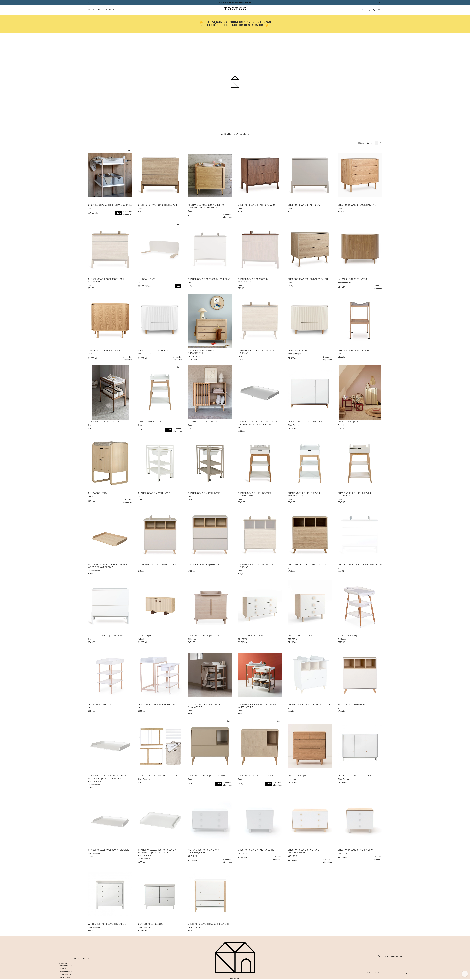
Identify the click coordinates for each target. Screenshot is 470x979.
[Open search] (368, 9)
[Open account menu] (373, 9)
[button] (369, 143)
